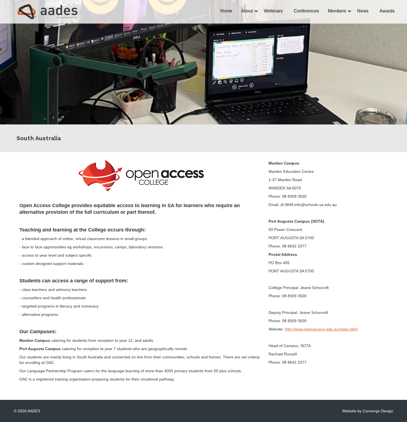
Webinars (273, 11)
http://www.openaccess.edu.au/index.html (321, 329)
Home (226, 11)
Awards (387, 11)
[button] (248, 11)
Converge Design (378, 411)
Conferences (306, 11)
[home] (42, 11)
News (363, 11)
